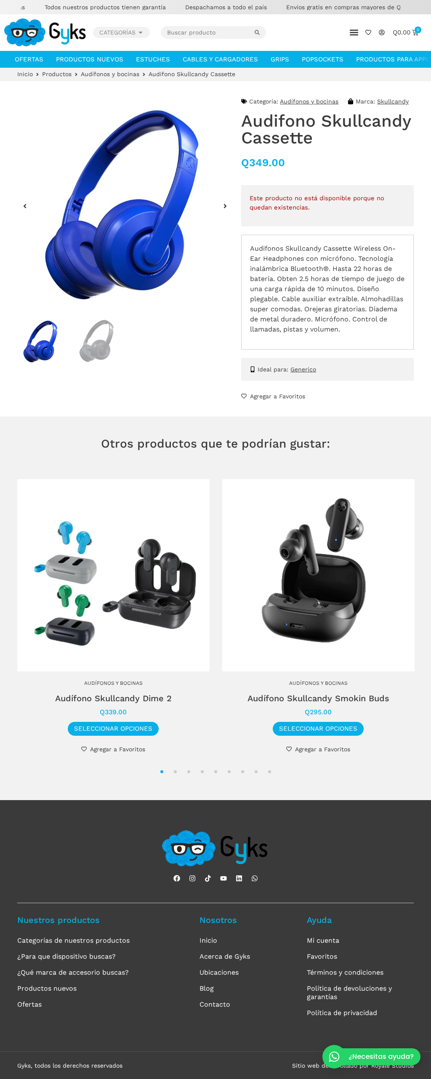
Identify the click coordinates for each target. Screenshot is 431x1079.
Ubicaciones (219, 972)
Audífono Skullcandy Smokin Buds (318, 698)
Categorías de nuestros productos (73, 940)
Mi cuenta (323, 940)
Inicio (25, 74)
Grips (280, 59)
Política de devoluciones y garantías (349, 992)
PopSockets (322, 59)
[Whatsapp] (254, 878)
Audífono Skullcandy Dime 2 (113, 698)
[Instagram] (192, 878)
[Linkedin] (239, 878)
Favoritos (322, 956)
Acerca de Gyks (225, 956)
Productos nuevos (89, 59)
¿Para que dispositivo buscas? (66, 956)
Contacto (215, 1004)
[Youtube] (223, 878)
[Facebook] (176, 878)
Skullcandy (393, 101)
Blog (207, 988)
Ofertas (29, 59)
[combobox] (208, 32)
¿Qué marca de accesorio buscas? (73, 972)
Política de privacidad (342, 1013)
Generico (303, 369)
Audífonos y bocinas (110, 74)
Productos (57, 74)
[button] (354, 33)
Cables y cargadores (220, 59)
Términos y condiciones (345, 972)
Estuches (153, 59)
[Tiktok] (208, 878)
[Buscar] (260, 32)
